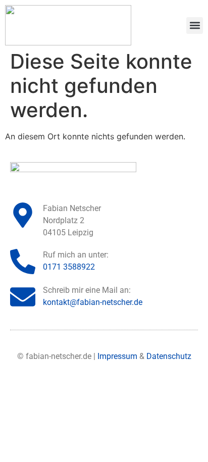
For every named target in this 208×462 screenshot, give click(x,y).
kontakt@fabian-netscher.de (92, 302)
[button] (194, 25)
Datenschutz (168, 356)
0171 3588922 (69, 267)
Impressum (117, 356)
